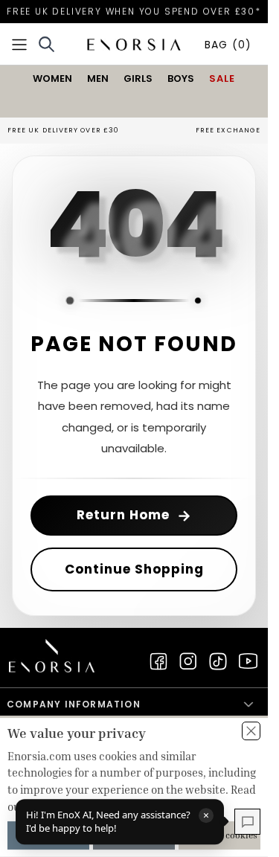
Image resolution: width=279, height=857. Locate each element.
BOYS (180, 78)
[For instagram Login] (188, 661)
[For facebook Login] (158, 661)
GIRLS (138, 78)
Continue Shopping (134, 569)
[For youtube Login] (248, 661)
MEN (98, 78)
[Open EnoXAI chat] (247, 822)
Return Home (134, 515)
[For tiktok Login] (218, 661)
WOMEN (52, 78)
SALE (222, 78)
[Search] (46, 44)
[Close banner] (251, 731)
